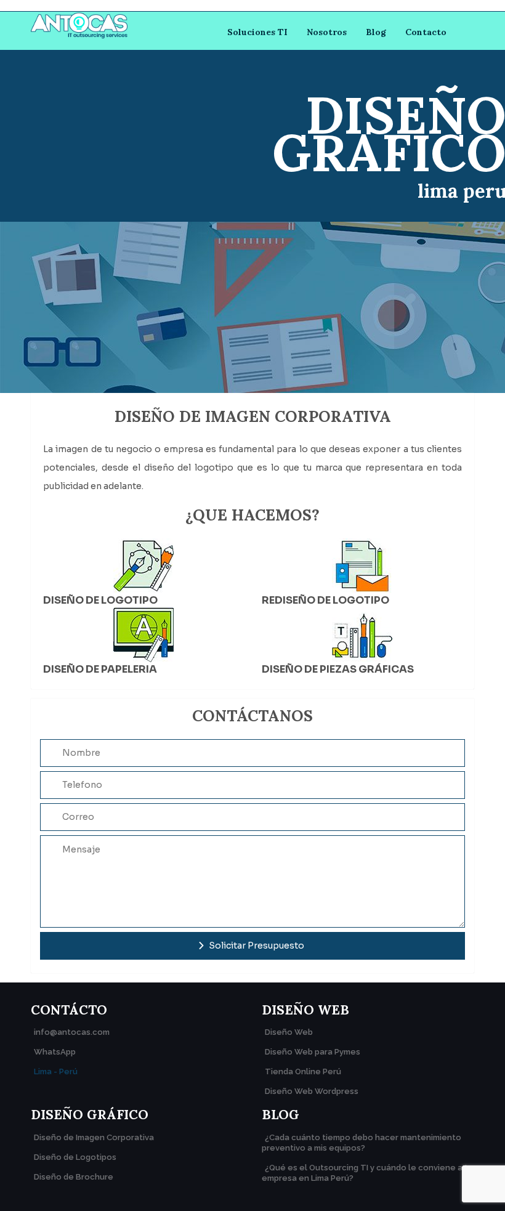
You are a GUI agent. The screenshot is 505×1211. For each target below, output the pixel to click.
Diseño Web (289, 1032)
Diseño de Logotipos (75, 1157)
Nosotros (327, 32)
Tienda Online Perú (303, 1071)
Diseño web (253, 187)
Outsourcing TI (262, 68)
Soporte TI (252, 104)
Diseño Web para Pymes (312, 1051)
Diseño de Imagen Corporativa (94, 1137)
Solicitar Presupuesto (255, 945)
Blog (376, 32)
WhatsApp (55, 1051)
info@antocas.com (72, 1032)
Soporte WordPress (252, 146)
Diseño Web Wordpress (311, 1091)
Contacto (425, 32)
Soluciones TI (257, 32)
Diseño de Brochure (73, 1176)
